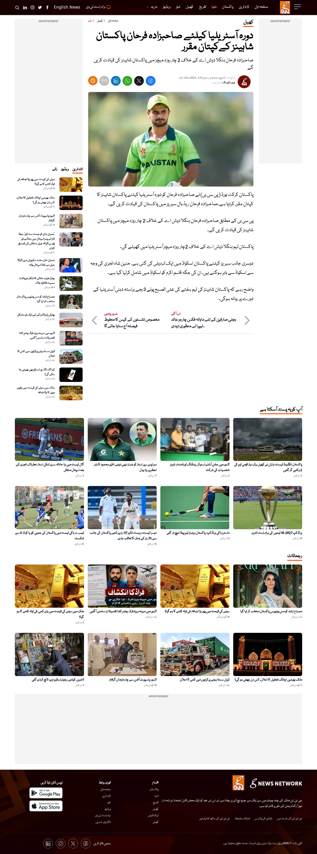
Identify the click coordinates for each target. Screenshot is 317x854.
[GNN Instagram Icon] (32, 7)
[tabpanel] (49, 288)
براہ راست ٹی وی (103, 815)
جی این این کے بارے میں (289, 818)
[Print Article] (92, 80)
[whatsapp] (127, 82)
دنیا (156, 796)
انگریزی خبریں (103, 822)
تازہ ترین (106, 796)
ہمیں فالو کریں (102, 843)
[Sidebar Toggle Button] (298, 6)
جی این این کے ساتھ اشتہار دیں (214, 818)
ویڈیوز (108, 809)
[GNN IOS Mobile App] (46, 805)
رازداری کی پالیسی (263, 818)
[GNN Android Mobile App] (46, 792)
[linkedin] (116, 82)
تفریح (155, 802)
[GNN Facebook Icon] (47, 7)
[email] (104, 82)
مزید (154, 7)
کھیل (100, 21)
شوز (109, 802)
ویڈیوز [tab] (65, 169)
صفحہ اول (113, 21)
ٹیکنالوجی (153, 815)
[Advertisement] (280, 93)
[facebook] (150, 82)
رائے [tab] (54, 169)
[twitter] (139, 82)
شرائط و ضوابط (242, 818)
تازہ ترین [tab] (77, 169)
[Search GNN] (17, 7)
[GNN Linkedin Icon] (25, 7)
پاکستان (154, 789)
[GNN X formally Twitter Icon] (40, 7)
